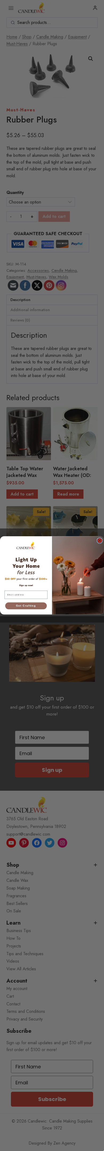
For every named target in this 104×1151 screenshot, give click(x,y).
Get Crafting (26, 605)
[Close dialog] (99, 540)
